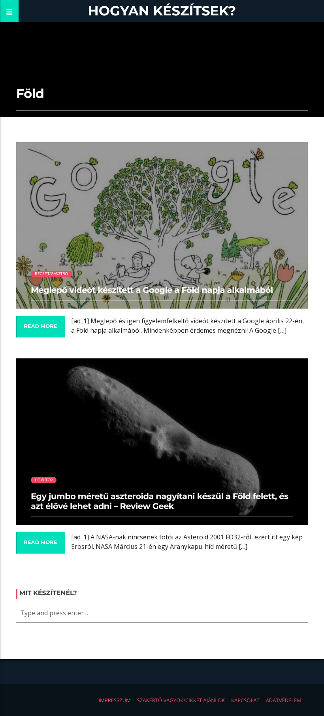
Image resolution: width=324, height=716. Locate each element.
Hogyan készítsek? (162, 11)
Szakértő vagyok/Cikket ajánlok (181, 700)
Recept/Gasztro (52, 273)
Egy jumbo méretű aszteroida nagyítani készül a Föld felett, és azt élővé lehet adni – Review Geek (159, 501)
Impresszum (114, 700)
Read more (40, 326)
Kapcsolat (245, 700)
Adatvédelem (283, 700)
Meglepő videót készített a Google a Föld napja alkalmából (152, 290)
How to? (44, 479)
